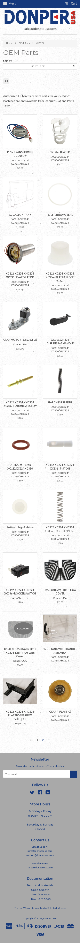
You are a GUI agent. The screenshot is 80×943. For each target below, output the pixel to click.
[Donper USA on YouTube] (48, 793)
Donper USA (50, 918)
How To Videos (40, 898)
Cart (73, 3)
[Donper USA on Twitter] (32, 793)
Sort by (7, 60)
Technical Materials (40, 885)
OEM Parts (24, 43)
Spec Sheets (40, 889)
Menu (12, 3)
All (6, 81)
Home (9, 43)
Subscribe (73, 774)
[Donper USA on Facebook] (40, 793)
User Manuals (40, 894)
